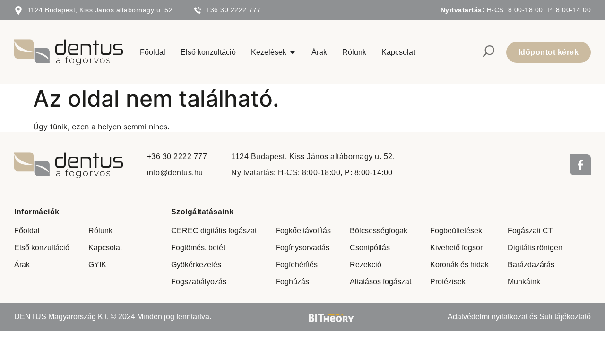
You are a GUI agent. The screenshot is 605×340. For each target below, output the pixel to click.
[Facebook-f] (580, 164)
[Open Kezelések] (292, 52)
